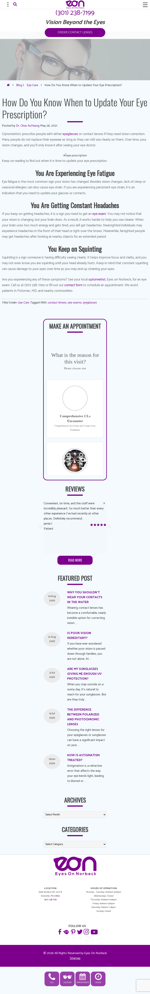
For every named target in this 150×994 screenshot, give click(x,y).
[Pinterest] (73, 931)
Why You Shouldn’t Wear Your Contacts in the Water (84, 597)
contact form (73, 285)
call (52, 982)
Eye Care (32, 85)
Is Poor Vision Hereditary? (79, 636)
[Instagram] (86, 931)
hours (98, 982)
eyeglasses (70, 134)
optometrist (96, 279)
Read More (75, 560)
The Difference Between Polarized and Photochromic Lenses (83, 717)
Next (109, 527)
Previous (41, 527)
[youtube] (94, 931)
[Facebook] (59, 931)
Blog (19, 85)
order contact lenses (75, 32)
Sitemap (75, 958)
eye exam (99, 214)
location (67, 982)
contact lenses (57, 302)
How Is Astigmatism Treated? (83, 758)
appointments (83, 982)
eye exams (74, 302)
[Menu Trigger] (145, 5)
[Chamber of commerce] (66, 931)
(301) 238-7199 (75, 13)
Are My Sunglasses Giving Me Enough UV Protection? (84, 673)
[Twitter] (79, 931)
